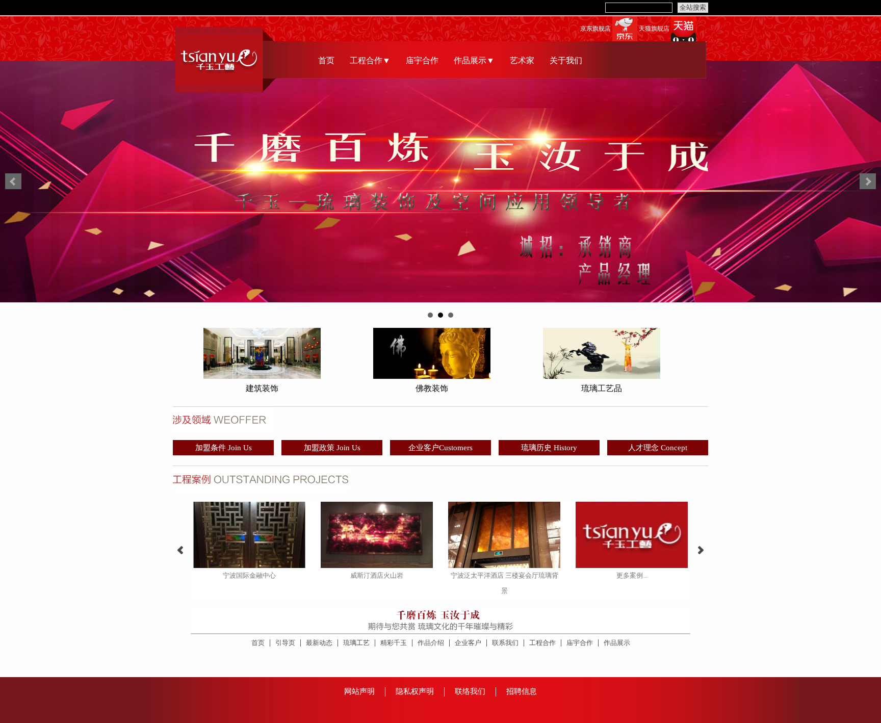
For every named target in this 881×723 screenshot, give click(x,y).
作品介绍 (431, 643)
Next (868, 181)
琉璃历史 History (549, 448)
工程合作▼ (370, 60)
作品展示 (617, 643)
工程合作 (542, 643)
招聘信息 (521, 691)
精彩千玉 (393, 643)
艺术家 (522, 60)
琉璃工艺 (356, 643)
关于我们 (566, 60)
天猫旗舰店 (654, 28)
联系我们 (505, 643)
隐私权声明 (415, 691)
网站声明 (359, 691)
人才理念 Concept (657, 448)
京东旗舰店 (595, 28)
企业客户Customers (440, 448)
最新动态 (319, 643)
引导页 (285, 643)
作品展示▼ (474, 60)
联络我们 (470, 691)
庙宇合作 (422, 60)
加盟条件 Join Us (223, 448)
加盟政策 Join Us (332, 448)
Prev (13, 181)
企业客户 (468, 643)
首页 (326, 60)
